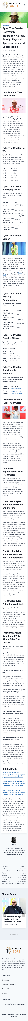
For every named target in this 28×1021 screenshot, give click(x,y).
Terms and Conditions (9, 984)
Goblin (20, 273)
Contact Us (5, 980)
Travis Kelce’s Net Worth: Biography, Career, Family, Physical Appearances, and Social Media (13, 775)
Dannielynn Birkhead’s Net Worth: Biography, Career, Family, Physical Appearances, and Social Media (20, 875)
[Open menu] (24, 5)
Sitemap (4, 993)
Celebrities (5, 25)
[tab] (10, 934)
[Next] (23, 915)
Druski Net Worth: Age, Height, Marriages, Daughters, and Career (12, 919)
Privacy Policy (6, 989)
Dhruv (5, 50)
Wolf (4, 275)
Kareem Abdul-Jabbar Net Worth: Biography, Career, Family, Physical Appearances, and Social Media (13, 783)
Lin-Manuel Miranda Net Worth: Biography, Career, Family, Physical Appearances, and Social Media (7, 875)
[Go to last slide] (4, 915)
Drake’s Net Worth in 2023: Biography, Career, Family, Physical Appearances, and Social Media (13, 792)
